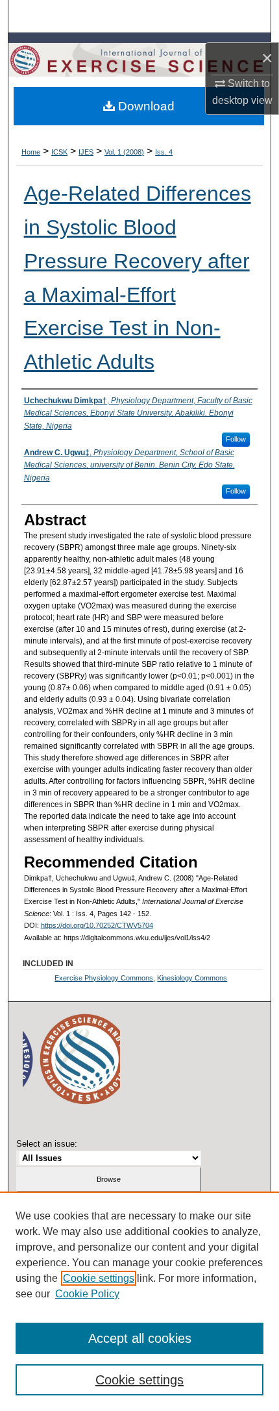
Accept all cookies (139, 1338)
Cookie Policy (87, 1293)
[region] (139, 1301)
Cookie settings (98, 1278)
